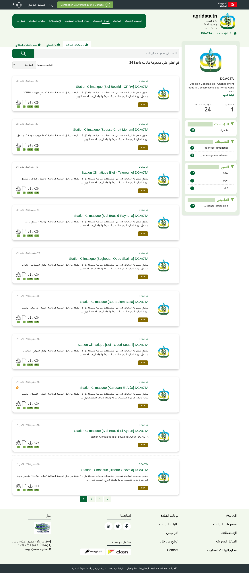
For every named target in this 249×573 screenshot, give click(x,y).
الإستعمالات (54, 21)
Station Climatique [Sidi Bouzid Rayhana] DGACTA (111, 216)
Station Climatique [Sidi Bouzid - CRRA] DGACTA (112, 87)
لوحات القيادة (169, 515)
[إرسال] (23, 53)
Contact (172, 549)
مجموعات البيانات (75, 44)
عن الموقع (51, 45)
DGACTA (206, 33)
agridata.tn (156, 568)
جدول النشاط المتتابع (26, 45)
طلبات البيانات (37, 21)
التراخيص (172, 532)
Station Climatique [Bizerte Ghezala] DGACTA (114, 470)
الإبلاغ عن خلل (169, 541)
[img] (163, 94)
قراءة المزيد (228, 95)
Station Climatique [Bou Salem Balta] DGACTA (114, 302)
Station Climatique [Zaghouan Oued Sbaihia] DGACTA (108, 259)
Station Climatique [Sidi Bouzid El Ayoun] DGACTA (111, 431)
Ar (13, 4)
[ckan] (118, 552)
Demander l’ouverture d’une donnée (82, 4)
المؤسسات (223, 33)
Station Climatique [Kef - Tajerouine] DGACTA (115, 173)
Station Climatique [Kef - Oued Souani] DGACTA (113, 345)
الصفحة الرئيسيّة (133, 21)
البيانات (117, 21)
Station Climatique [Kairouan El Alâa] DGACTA (114, 388)
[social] (127, 526)
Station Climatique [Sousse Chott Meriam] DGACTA (110, 130)
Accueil (231, 515)
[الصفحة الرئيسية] (235, 33)
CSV (143, 104)
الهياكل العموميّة (101, 21)
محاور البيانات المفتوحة (77, 21)
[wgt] (92, 552)
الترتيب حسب (45, 65)
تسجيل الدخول (36, 5)
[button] (51, 5)
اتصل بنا (21, 21)
